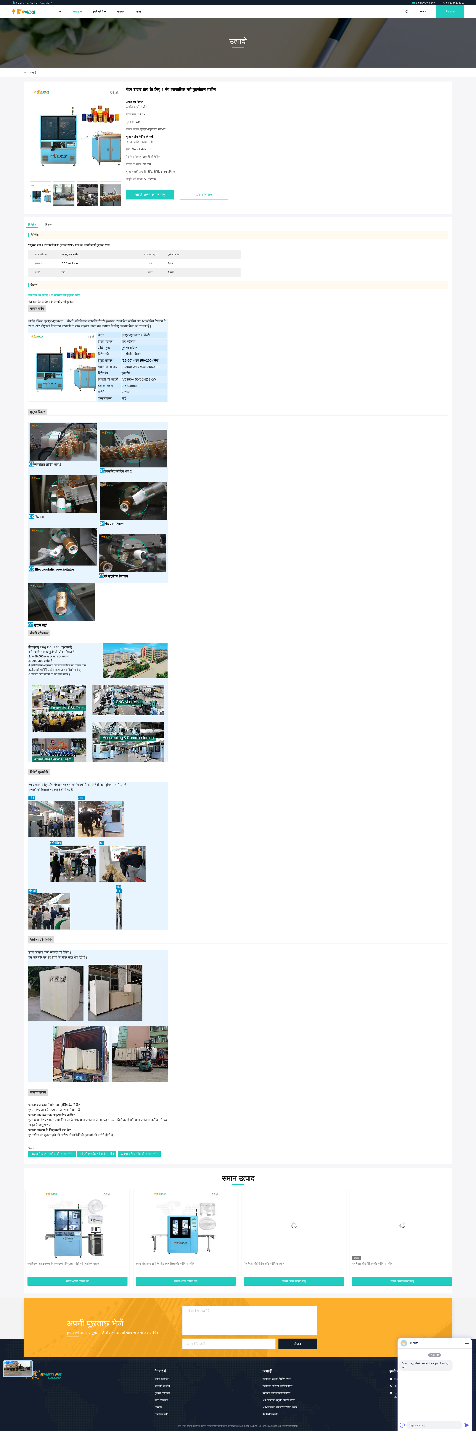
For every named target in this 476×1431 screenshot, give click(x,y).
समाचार (120, 11)
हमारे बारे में (98, 11)
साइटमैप (158, 1407)
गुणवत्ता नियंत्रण (162, 1393)
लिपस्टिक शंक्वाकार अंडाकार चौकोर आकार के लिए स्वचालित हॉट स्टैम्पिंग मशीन (392, 1263)
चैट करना (450, 11)
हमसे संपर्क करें (161, 1400)
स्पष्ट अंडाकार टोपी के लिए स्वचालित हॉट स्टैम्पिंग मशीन (55, 1263)
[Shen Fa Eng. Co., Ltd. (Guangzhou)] (23, 11)
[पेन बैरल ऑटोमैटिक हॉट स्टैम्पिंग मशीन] (184, 1225)
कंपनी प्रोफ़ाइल (162, 1378)
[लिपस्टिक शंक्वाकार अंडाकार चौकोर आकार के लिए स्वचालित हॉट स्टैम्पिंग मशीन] (400, 1225)
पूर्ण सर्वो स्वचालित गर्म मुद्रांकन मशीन (97, 1153)
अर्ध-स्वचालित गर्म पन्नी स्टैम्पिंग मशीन (280, 1407)
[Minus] (466, 1343)
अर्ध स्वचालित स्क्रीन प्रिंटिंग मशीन (279, 1400)
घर (60, 11)
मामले (138, 11)
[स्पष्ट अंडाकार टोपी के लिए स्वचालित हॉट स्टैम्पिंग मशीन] (76, 1225)
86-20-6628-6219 (455, 2)
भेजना (298, 1344)
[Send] (467, 1425)
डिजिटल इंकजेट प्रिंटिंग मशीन (276, 1393)
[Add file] (402, 1425)
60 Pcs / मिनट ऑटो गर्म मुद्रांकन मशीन (139, 1153)
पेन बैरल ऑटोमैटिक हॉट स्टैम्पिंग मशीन (154, 1263)
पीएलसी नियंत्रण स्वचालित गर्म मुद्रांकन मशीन (52, 1153)
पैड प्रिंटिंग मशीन (270, 1414)
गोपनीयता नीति (161, 1414)
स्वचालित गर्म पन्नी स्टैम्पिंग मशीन (277, 1385)
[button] (120, 196)
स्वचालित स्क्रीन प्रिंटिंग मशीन (277, 1378)
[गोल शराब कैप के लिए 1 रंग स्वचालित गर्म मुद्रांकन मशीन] (75, 133)
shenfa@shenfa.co (425, 2)
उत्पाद (76, 11)
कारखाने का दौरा (162, 1385)
